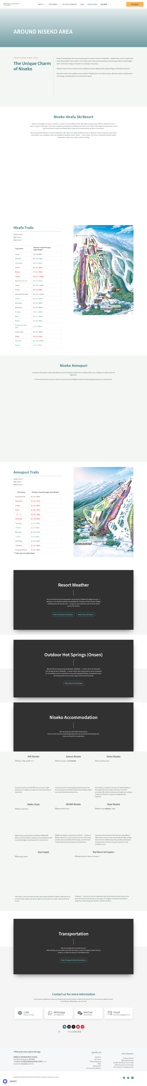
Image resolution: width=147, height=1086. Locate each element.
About (41, 4)
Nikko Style (33, 804)
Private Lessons (128, 1058)
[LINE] (20, 1013)
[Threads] (132, 1078)
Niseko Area (92, 4)
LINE (26, 1012)
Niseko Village (110, 69)
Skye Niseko (113, 804)
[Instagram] (128, 1078)
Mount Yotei (76, 124)
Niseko (59, 69)
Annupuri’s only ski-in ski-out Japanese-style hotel (92, 896)
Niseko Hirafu (100, 69)
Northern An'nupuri (103, 851)
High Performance (127, 1060)
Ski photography (69, 4)
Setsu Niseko (113, 756)
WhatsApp (59, 1012)
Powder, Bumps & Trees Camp (123, 1063)
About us (98, 1057)
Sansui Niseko (73, 756)
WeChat (88, 1012)
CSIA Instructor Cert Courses (124, 1065)
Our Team (97, 1059)
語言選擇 (103, 4)
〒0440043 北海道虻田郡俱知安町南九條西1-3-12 (30, 1061)
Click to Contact (29, 1015)
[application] (45, 4)
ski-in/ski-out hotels (101, 133)
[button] (135, 4)
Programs (53, 4)
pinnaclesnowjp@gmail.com (122, 1015)
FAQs (82, 4)
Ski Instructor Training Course (123, 1067)
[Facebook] (124, 1078)
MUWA (57, 835)
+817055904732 (59, 1015)
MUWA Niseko (73, 804)
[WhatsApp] (50, 1013)
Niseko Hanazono (124, 69)
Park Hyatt (43, 852)
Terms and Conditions (93, 1068)
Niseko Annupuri (89, 69)
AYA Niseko (33, 756)
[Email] (110, 1013)
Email (117, 1012)
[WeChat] (80, 1013)
